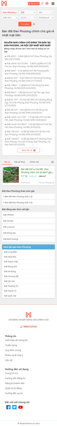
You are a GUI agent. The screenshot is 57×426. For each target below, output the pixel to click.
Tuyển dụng (11, 345)
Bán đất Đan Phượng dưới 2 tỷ (18, 196)
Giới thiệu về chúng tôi (16, 340)
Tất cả (7, 161)
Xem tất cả (27, 150)
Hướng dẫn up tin (14, 393)
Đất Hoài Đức (10, 256)
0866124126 (30, 326)
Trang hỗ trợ (11, 373)
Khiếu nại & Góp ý (14, 355)
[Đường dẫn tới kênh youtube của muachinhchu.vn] (20, 408)
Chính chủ (34, 161)
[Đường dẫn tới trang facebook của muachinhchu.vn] (8, 408)
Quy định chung (13, 350)
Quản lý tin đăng (13, 388)
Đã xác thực (19, 161)
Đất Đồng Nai (9, 233)
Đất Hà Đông (10, 271)
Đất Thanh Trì (10, 290)
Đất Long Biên (10, 252)
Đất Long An (9, 227)
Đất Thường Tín (11, 286)
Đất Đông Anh (10, 266)
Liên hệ (8, 360)
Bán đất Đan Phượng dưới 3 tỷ (18, 202)
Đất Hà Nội (8, 220)
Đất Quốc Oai (10, 295)
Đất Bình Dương (10, 239)
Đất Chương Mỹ (11, 276)
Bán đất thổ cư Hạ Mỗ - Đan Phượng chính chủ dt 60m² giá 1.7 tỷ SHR (36, 172)
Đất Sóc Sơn (9, 281)
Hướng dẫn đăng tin (15, 378)
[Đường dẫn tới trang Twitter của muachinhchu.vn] (14, 408)
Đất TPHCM (8, 214)
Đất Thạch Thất (11, 261)
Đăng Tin (35, 3)
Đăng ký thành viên (15, 383)
